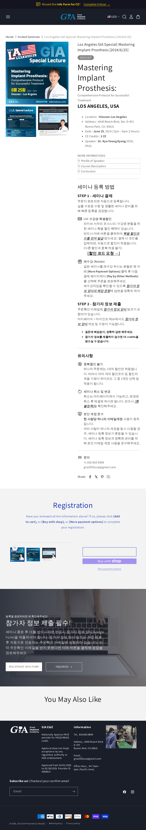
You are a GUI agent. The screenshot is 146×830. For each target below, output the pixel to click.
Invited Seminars (29, 37)
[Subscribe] (73, 791)
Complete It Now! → (97, 4)
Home (9, 37)
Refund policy (56, 823)
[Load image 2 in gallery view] (33, 555)
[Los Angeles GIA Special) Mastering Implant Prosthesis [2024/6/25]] (37, 73)
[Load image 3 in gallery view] (49, 555)
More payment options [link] (109, 568)
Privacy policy (73, 823)
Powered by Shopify (35, 823)
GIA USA (21, 823)
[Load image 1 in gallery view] (17, 555)
